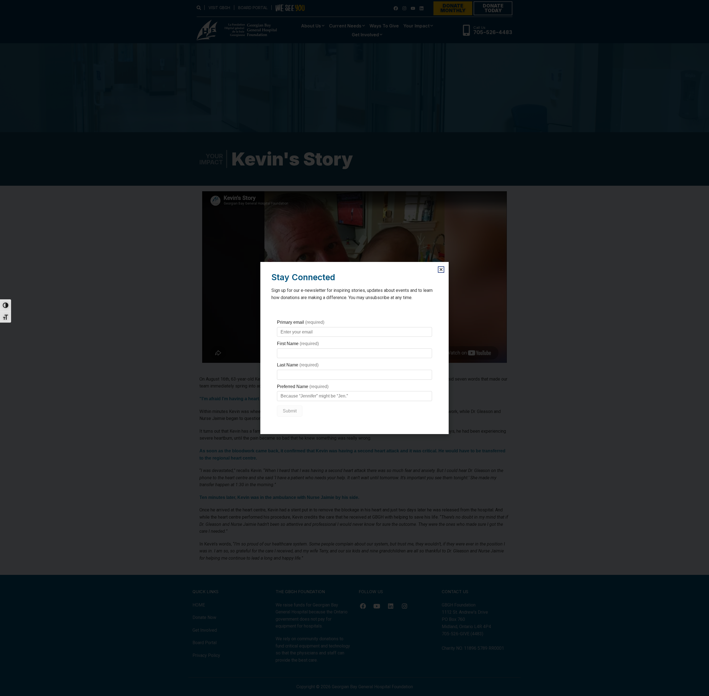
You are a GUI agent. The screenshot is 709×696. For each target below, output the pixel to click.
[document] (354, 348)
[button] (441, 269)
